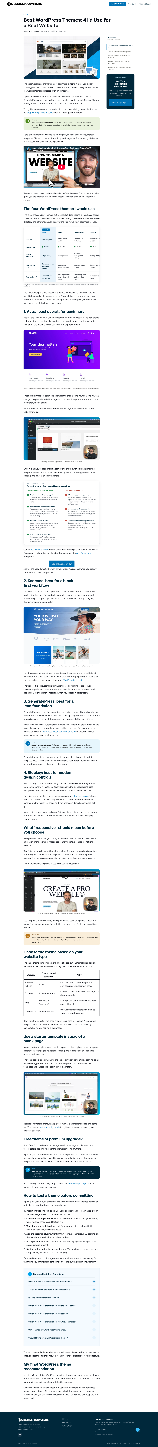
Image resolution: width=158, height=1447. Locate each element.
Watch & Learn (145, 4)
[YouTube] (20, 1435)
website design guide (50, 1127)
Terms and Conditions (113, 1443)
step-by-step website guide (40, 112)
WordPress (27, 15)
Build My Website (117, 4)
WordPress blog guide (73, 680)
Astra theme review (40, 549)
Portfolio (29, 993)
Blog (27, 1002)
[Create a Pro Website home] (24, 4)
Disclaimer (136, 1443)
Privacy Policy (127, 1443)
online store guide (80, 796)
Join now (138, 1430)
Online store (30, 1011)
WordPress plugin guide (78, 1183)
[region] (62, 254)
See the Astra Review (62, 563)
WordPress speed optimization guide (59, 731)
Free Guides (132, 4)
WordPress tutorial (85, 553)
